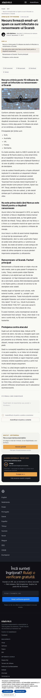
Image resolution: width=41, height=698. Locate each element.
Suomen (4, 531)
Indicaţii (4, 670)
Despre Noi (5, 660)
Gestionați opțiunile (9, 695)
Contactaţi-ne (6, 676)
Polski (4, 507)
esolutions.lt (12, 632)
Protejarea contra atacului (10, 57)
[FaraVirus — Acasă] (7, 2)
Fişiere (4, 649)
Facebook (4, 635)
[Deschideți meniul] (25, 2)
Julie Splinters (11, 33)
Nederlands (6, 502)
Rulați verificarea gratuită (20, 599)
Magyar (4, 540)
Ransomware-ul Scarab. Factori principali (15, 54)
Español (4, 521)
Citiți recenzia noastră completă (20, 478)
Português (5, 512)
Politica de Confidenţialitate (10, 666)
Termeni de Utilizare (7, 663)
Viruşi (3, 642)
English (4, 497)
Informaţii (4, 673)
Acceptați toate (7, 691)
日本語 (4, 550)
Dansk (4, 516)
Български (6, 555)
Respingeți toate (20, 691)
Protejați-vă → (20, 474)
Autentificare (34, 2)
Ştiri (8, 9)
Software (4, 646)
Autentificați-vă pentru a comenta (20, 420)
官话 (3, 545)
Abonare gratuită (20, 447)
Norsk (4, 536)
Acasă (3, 9)
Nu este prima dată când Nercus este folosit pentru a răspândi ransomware (19, 50)
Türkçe (4, 526)
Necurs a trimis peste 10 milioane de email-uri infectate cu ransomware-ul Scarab (20, 45)
